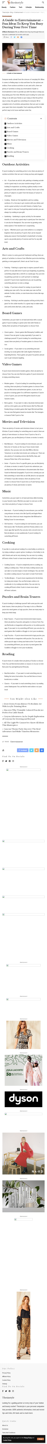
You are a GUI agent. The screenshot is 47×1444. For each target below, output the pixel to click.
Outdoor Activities (14, 123)
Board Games (12, 132)
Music (9, 144)
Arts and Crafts (13, 127)
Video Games (12, 136)
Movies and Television (16, 140)
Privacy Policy (28, 1438)
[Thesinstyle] (15, 2)
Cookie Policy (7, 1440)
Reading (10, 156)
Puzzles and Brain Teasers (18, 152)
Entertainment (7, 16)
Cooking (10, 148)
